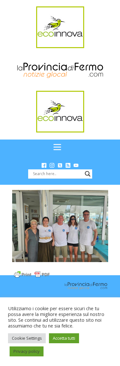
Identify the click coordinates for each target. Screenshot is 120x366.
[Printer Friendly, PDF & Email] (32, 274)
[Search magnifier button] (87, 173)
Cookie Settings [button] (27, 338)
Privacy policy (26, 351)
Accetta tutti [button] (64, 338)
